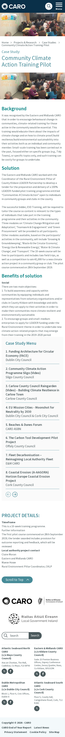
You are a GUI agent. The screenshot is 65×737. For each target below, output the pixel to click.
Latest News (41, 727)
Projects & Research (25, 42)
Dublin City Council (30, 355)
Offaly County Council (32, 442)
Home (5, 42)
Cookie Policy (38, 732)
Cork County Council (28, 478)
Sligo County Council (26, 373)
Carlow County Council (32, 392)
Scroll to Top (14, 580)
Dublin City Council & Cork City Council (32, 411)
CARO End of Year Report (16, 727)
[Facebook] (10, 671)
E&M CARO (29, 459)
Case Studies (49, 42)
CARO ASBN (24, 427)
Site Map (54, 732)
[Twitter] (4, 671)
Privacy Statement (15, 732)
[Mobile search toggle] (48, 6)
